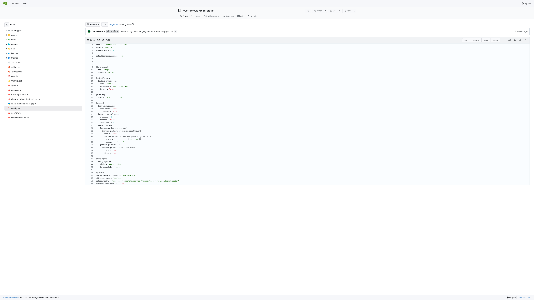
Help (25, 3)
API (529, 297)
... (175, 31)
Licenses (522, 297)
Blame (486, 40)
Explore (15, 3)
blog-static (206, 10)
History (495, 40)
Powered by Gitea (11, 297)
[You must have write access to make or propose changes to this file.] (525, 40)
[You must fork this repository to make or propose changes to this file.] (520, 40)
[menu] (511, 297)
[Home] (5, 3)
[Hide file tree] (6, 24)
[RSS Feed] (308, 11)
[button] (104, 24)
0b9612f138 (112, 31)
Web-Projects (190, 10)
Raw (466, 40)
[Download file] (504, 40)
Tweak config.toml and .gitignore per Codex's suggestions (146, 31)
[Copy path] (133, 24)
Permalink (475, 40)
